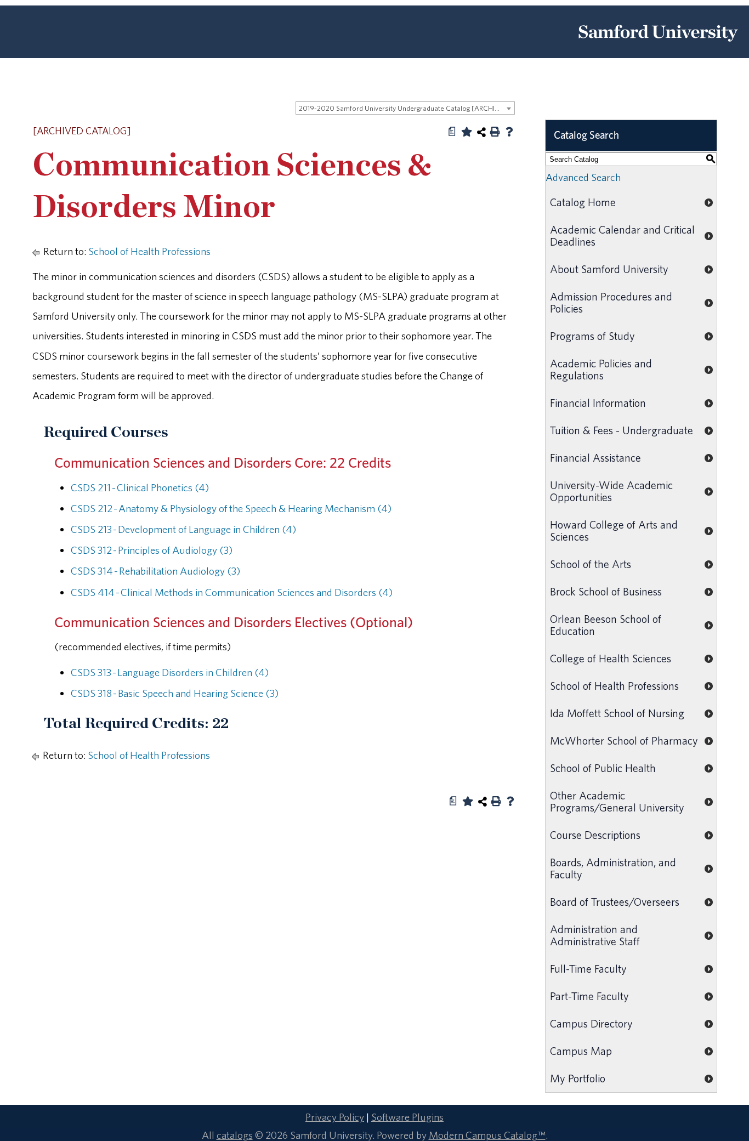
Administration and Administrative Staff (595, 935)
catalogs (235, 1135)
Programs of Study (592, 336)
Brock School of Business (606, 591)
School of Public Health (603, 768)
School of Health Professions (149, 251)
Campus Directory (591, 1023)
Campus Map (581, 1051)
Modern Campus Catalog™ (487, 1135)
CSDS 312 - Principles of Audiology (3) (151, 550)
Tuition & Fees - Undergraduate (621, 430)
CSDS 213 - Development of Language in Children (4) (183, 529)
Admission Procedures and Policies (611, 302)
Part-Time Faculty (589, 996)
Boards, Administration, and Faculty (613, 868)
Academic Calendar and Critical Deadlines (622, 235)
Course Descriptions (595, 834)
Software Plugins (407, 1117)
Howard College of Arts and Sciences (614, 530)
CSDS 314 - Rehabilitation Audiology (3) (155, 571)
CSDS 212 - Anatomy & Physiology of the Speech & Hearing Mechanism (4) (231, 508)
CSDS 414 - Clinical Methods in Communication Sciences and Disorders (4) (232, 592)
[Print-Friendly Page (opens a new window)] (495, 131)
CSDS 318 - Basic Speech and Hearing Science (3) (175, 693)
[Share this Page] (481, 132)
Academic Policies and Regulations (601, 369)
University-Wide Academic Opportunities (611, 491)
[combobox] (405, 108)
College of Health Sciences (610, 658)
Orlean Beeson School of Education (605, 624)
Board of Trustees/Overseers (614, 901)
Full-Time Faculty (588, 968)
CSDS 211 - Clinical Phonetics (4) (140, 487)
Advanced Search (583, 177)
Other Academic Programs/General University (617, 801)
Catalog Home (583, 202)
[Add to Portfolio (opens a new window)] (466, 131)
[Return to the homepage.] (658, 45)
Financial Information (598, 402)
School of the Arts (590, 564)
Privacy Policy (334, 1117)
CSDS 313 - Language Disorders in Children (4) (170, 672)
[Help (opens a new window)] (509, 131)
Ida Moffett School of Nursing (617, 713)
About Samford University (609, 269)
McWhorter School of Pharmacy (624, 740)
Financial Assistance (595, 457)
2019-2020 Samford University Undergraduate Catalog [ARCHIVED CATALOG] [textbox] (406, 108)
